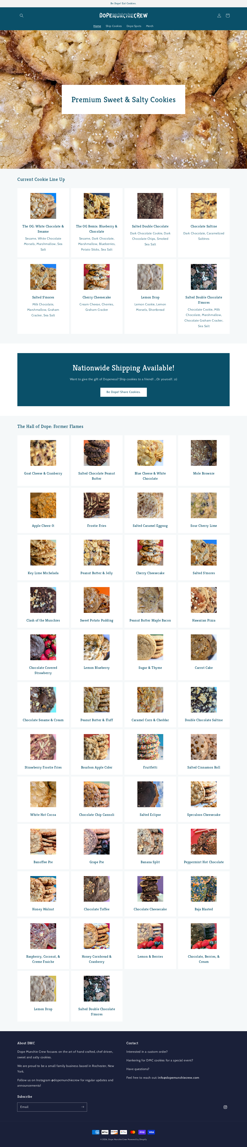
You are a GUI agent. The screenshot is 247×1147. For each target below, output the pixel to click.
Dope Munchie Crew (117, 1139)
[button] (21, 15)
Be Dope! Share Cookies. (124, 392)
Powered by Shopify (137, 1139)
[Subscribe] (82, 1107)
